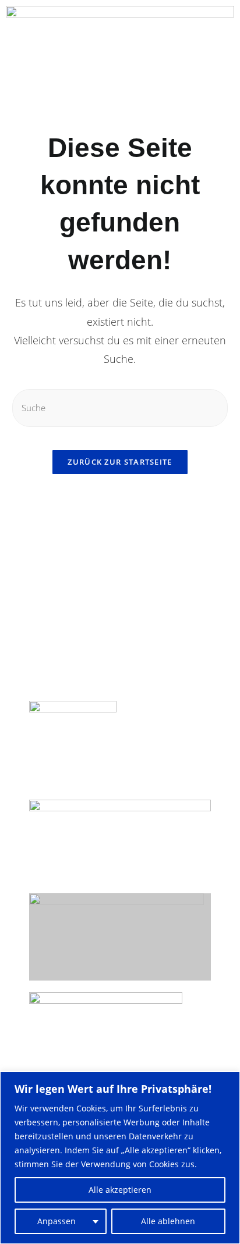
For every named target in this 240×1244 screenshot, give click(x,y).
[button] (15, 82)
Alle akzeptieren (120, 1189)
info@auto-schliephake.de (86, 669)
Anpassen (56, 1221)
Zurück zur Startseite (120, 462)
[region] (120, 1157)
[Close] (228, 1081)
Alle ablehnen (168, 1221)
